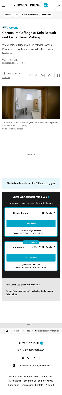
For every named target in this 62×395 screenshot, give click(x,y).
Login (57, 5)
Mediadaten (15, 380)
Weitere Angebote (31, 285)
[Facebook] (39, 358)
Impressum (27, 385)
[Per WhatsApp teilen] (49, 75)
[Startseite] (7, 331)
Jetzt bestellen (31, 257)
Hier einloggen (46, 183)
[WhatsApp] (28, 358)
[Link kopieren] (29, 75)
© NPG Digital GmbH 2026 (31, 349)
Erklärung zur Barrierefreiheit (38, 380)
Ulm (16, 15)
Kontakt (39, 385)
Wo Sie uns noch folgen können (33, 365)
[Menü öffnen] (3, 5)
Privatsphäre (15, 376)
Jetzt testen (31, 224)
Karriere (28, 376)
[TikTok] (34, 358)
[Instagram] (22, 358)
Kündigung (13, 385)
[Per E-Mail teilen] (43, 75)
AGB (36, 376)
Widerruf (49, 385)
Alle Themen (46, 15)
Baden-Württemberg (30, 15)
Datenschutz (47, 376)
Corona (8, 15)
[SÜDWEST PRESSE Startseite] (31, 5)
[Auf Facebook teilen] (36, 75)
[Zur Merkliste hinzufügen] (58, 75)
